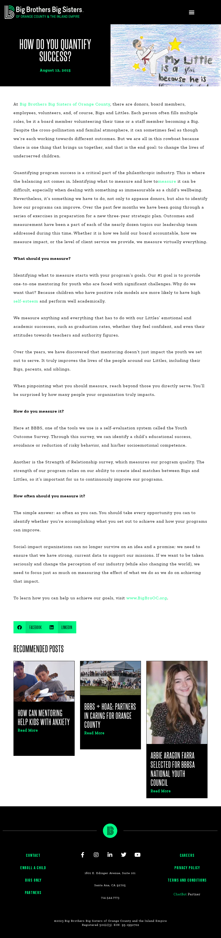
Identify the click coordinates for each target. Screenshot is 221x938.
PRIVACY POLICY (187, 868)
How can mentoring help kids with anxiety (44, 717)
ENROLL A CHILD (33, 868)
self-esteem (25, 301)
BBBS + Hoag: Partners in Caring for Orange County (110, 715)
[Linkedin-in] (110, 854)
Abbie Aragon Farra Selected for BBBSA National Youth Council (173, 769)
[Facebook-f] (82, 854)
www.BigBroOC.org (146, 597)
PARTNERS (33, 892)
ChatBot (180, 894)
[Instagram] (96, 854)
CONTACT (33, 855)
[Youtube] (137, 854)
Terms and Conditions (187, 880)
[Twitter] (124, 854)
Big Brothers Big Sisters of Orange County (65, 104)
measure (167, 181)
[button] (191, 12)
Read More (28, 730)
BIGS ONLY (33, 880)
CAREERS (187, 855)
